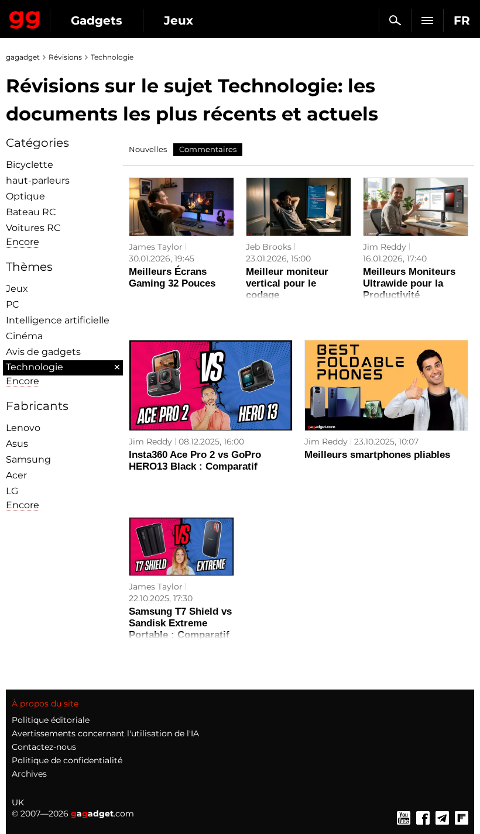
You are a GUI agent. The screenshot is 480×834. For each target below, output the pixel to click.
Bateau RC (31, 212)
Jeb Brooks (269, 246)
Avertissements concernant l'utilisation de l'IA (105, 733)
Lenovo (23, 427)
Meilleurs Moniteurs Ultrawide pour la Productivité (409, 283)
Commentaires (207, 149)
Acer (16, 475)
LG (12, 491)
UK (18, 802)
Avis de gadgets (43, 351)
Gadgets (96, 20)
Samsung (28, 459)
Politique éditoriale (51, 720)
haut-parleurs (38, 180)
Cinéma (24, 336)
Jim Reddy (384, 246)
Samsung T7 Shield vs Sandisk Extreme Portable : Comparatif (180, 623)
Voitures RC (33, 227)
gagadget (23, 57)
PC (12, 304)
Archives (29, 773)
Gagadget (25, 17)
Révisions (65, 57)
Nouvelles (148, 149)
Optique (25, 196)
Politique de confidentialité (67, 760)
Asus (17, 443)
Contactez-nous (44, 747)
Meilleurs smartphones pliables (377, 454)
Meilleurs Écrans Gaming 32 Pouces (172, 277)
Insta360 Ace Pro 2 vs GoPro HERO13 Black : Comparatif (195, 460)
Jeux (178, 20)
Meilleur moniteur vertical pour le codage (287, 283)
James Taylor (156, 246)
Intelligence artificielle (57, 320)
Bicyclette (29, 164)
